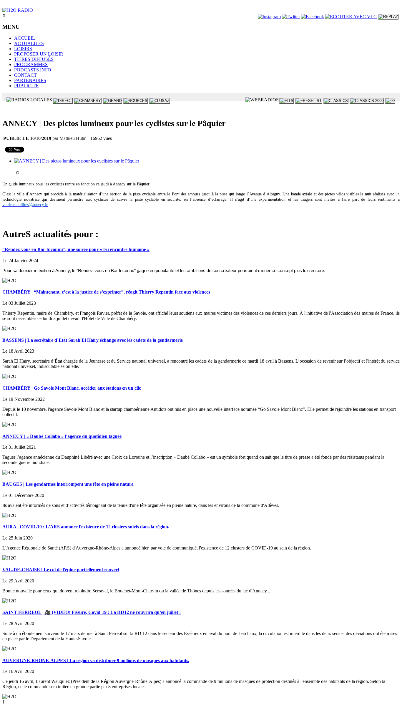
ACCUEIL (24, 38)
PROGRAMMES (31, 64)
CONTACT (25, 75)
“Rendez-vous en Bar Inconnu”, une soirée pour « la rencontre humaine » (75, 249)
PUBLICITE (26, 85)
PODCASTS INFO (32, 69)
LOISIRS (23, 48)
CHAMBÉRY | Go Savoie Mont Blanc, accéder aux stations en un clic (71, 388)
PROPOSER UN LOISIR (38, 53)
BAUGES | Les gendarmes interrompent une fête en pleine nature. (68, 484)
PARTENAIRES (30, 80)
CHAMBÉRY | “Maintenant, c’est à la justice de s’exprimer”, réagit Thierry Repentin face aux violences (106, 291)
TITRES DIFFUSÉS (34, 59)
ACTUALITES (29, 43)
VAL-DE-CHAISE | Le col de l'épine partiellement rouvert (60, 569)
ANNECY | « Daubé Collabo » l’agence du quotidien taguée (62, 436)
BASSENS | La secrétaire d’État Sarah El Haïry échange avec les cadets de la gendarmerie (92, 340)
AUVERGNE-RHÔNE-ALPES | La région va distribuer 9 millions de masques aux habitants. (95, 660)
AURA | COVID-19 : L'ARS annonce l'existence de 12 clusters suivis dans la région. (85, 526)
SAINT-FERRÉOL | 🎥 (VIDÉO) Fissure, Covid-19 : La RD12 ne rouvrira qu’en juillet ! (91, 612)
